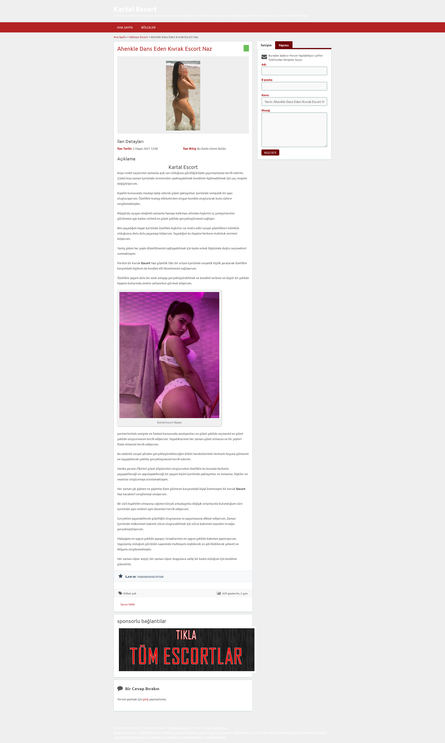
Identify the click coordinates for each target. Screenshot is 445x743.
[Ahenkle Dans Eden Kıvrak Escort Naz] (183, 131)
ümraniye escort (214, 737)
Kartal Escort (135, 9)
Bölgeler (148, 27)
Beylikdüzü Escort (180, 728)
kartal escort (175, 737)
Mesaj (265, 110)
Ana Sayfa (125, 27)
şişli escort (308, 732)
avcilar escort (267, 732)
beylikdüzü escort (125, 732)
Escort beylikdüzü (216, 728)
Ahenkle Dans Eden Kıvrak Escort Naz (164, 48)
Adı (263, 64)
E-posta (266, 80)
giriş (146, 699)
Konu (265, 95)
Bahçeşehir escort (220, 732)
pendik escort (193, 737)
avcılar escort (156, 737)
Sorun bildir (128, 604)
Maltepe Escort (138, 37)
